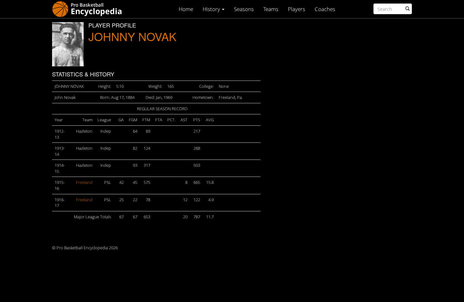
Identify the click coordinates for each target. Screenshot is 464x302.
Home (186, 9)
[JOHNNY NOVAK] (68, 44)
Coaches (325, 9)
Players (296, 9)
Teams (270, 9)
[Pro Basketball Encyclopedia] (89, 8)
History (212, 9)
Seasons (244, 9)
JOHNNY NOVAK (132, 36)
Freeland (84, 182)
